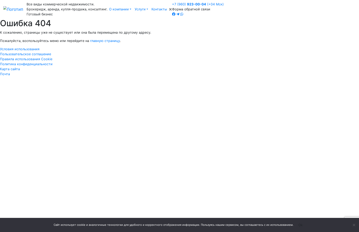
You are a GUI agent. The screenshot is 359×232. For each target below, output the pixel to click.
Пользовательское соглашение (25, 54)
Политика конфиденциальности (26, 64)
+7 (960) (198, 4)
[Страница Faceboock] (173, 14)
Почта (5, 74)
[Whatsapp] (181, 14)
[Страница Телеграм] (177, 14)
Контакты (159, 9)
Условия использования (19, 49)
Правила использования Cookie (26, 59)
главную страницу (105, 41)
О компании (119, 9)
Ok (300, 225)
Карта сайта (10, 69)
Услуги (140, 9)
